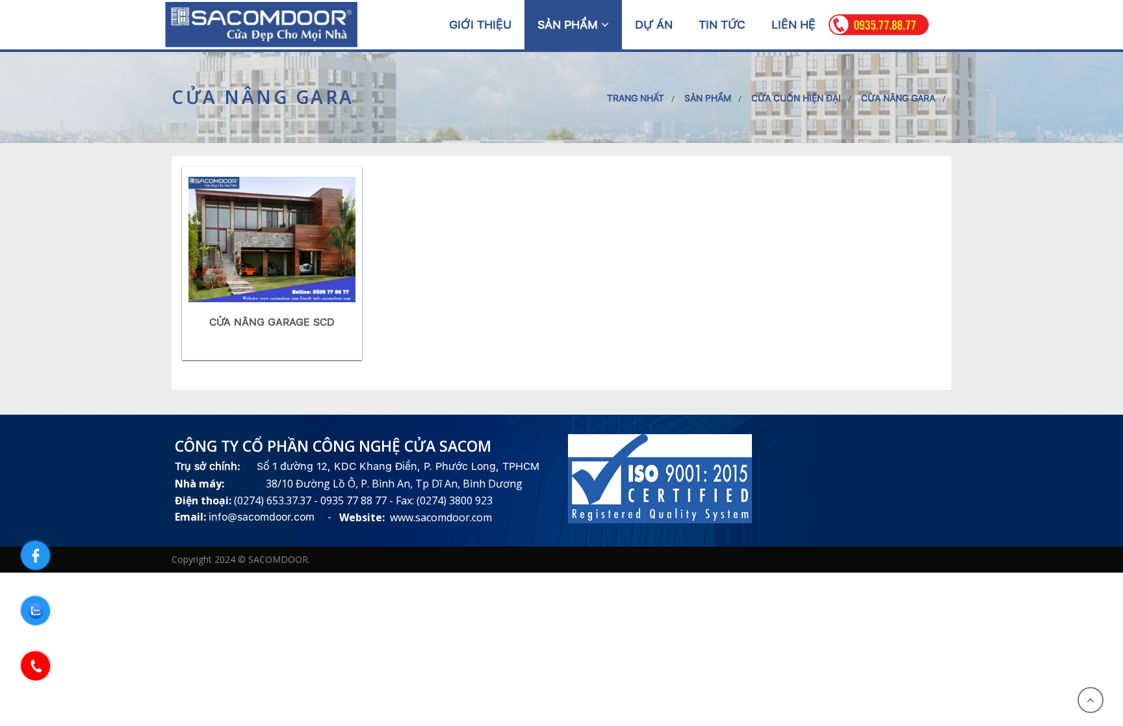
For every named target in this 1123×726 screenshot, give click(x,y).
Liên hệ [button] (793, 24)
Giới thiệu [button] (480, 24)
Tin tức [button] (722, 24)
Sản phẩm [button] (569, 24)
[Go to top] (1091, 700)
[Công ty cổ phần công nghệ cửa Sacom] (261, 24)
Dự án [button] (654, 24)
